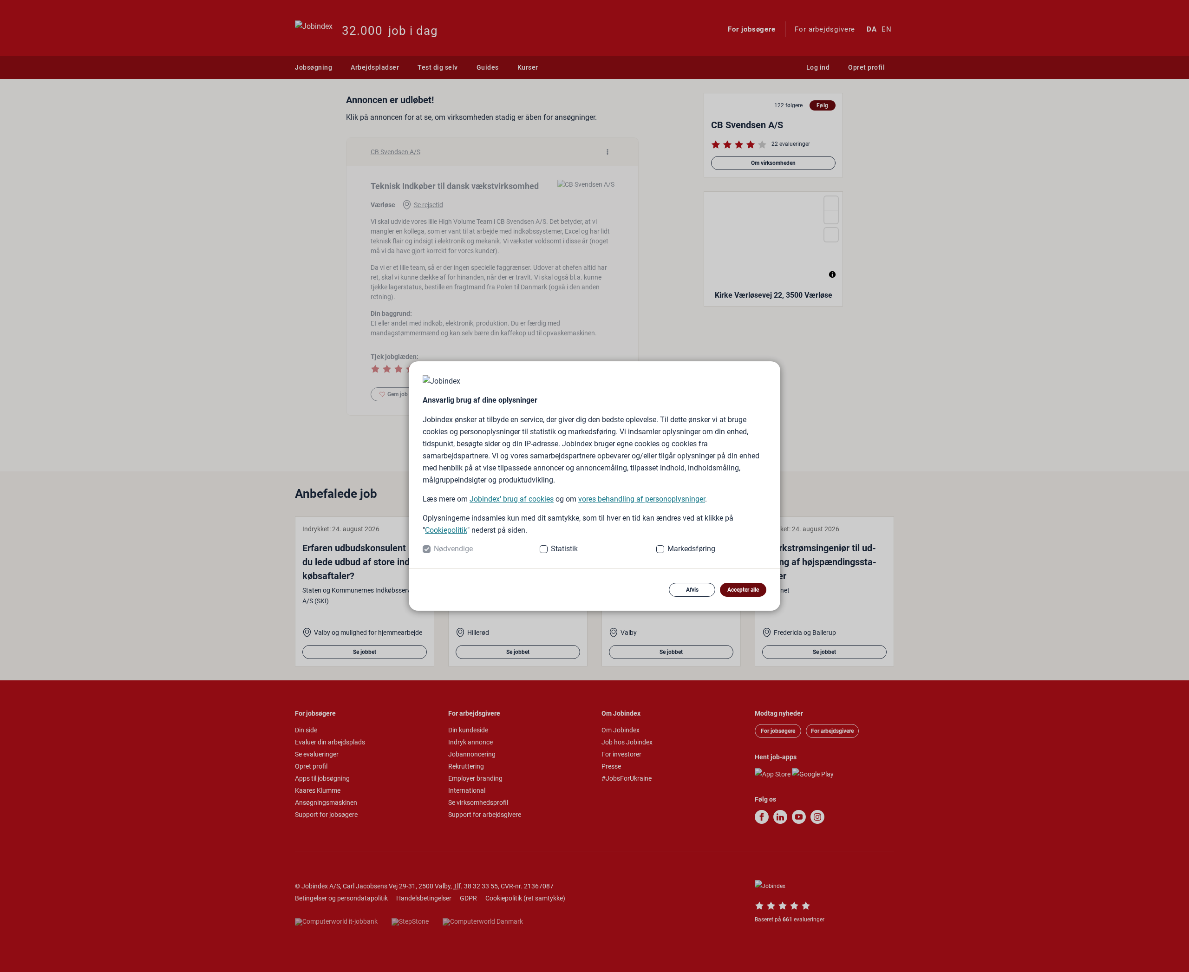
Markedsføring (691, 548)
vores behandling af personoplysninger (641, 499)
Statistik (564, 548)
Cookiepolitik (446, 530)
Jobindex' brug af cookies (512, 499)
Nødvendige (453, 548)
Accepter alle (743, 590)
